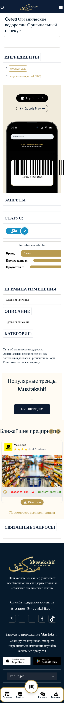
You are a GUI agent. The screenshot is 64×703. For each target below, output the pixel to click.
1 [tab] (32, 400)
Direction (34, 502)
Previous (50, 431)
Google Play (33, 108)
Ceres (27, 253)
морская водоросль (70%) (25, 76)
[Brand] (31, 7)
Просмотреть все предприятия (32, 512)
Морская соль (18, 68)
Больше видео (32, 409)
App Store (32, 98)
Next (57, 431)
